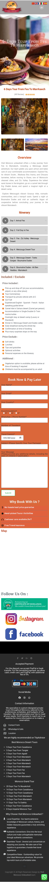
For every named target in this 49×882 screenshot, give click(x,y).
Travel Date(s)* (8, 434)
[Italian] (42, 3)
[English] (36, 3)
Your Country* (7, 402)
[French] (39, 3)
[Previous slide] (4, 116)
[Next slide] (44, 116)
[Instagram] (24, 698)
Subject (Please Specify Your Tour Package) (21, 443)
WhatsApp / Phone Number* (14, 417)
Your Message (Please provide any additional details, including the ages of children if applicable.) (24, 454)
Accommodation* (10, 412)
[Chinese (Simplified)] (33, 3)
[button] (42, 7)
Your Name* (6, 385)
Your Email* (6, 393)
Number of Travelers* (11, 425)
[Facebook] (19, 698)
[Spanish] (45, 3)
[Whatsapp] (29, 698)
